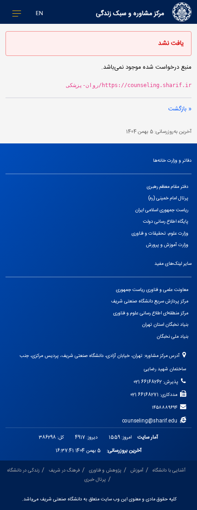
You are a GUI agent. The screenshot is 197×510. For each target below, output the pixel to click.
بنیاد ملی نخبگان (172, 336)
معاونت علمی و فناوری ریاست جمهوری (152, 290)
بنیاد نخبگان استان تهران (165, 325)
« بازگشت (180, 109)
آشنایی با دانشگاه (169, 470)
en (39, 13)
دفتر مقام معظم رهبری (167, 187)
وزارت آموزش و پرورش (167, 245)
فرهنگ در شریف (64, 470)
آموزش (137, 470)
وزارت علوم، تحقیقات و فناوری (159, 233)
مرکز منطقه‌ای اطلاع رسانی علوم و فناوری (150, 313)
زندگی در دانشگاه (23, 470)
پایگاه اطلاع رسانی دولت (165, 221)
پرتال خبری (95, 479)
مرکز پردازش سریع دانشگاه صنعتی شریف (149, 301)
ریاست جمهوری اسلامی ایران (161, 210)
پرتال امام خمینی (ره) (168, 198)
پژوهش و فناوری (105, 470)
